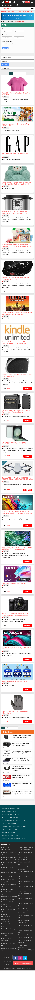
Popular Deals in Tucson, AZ (25, 935)
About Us (7, 957)
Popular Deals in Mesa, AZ (25, 847)
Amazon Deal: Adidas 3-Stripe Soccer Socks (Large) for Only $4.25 (22, 759)
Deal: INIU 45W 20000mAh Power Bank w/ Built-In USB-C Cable (22, 736)
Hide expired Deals (10, 44)
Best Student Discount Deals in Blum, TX (13, 838)
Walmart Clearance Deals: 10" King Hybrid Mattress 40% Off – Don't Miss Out (22, 793)
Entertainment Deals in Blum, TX (11, 823)
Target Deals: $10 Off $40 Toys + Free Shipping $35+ (21, 776)
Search (6, 48)
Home (3, 21)
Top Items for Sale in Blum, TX (10, 835)
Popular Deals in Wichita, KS (26, 950)
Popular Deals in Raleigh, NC (26, 903)
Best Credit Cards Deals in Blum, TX (12, 817)
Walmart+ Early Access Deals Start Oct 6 (22, 784)
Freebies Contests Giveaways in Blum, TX (14, 826)
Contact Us (7, 983)
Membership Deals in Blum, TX (10, 832)
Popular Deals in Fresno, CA (9, 907)
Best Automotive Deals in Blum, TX (12, 808)
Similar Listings (8, 732)
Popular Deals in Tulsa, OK (25, 937)
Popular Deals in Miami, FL (25, 849)
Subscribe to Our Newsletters (24, 963)
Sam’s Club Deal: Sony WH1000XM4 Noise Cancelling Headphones (21, 768)
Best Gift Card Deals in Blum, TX (11, 829)
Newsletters (8, 998)
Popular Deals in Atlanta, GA (9, 857)
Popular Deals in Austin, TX (8, 860)
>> (23, 73)
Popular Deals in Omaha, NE (25, 886)
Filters (6, 25)
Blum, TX (12, 5)
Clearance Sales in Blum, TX (10, 811)
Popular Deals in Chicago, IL (8, 877)
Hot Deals (10, 21)
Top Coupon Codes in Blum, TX (10, 814)
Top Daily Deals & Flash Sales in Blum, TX (13, 820)
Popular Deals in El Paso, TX (8, 899)
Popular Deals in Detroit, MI (9, 896)
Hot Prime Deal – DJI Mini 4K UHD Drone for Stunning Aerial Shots (22, 752)
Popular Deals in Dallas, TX (8, 889)
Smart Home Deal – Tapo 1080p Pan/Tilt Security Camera (21, 744)
